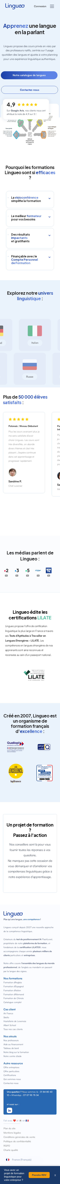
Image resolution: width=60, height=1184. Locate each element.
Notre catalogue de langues (29, 75)
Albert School (10, 1025)
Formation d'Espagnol (14, 986)
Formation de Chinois (14, 998)
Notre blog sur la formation (16, 1052)
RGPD (7, 1145)
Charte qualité (11, 1150)
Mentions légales (12, 1132)
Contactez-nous (29, 89)
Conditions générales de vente (19, 1137)
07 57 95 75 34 (31, 1095)
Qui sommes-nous (12, 1079)
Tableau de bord (11, 1048)
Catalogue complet (13, 1002)
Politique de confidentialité (17, 1141)
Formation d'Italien (12, 990)
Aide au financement (13, 1044)
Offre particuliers (11, 1071)
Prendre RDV (39, 1175)
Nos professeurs (11, 1040)
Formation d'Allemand (14, 994)
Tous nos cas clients (13, 1029)
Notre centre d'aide (13, 1056)
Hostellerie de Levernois (15, 1021)
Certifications (10, 1075)
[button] (51, 6)
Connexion (40, 6)
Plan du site (10, 1128)
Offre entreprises (11, 1067)
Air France (8, 1013)
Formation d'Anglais (13, 982)
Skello (6, 1017)
